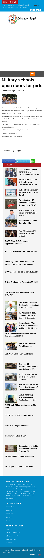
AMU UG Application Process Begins (21, 253)
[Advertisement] (22, 50)
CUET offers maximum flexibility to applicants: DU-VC (28, 194)
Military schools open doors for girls (28, 224)
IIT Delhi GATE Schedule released (19, 458)
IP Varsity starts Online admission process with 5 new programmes (19, 265)
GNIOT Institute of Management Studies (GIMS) (28, 214)
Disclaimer (9, 516)
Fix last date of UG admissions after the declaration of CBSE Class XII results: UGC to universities (28, 204)
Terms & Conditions (13, 535)
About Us (9, 512)
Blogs (8, 522)
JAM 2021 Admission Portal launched (28, 347)
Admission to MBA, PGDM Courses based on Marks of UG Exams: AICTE (29, 327)
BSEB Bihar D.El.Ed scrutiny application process (17, 244)
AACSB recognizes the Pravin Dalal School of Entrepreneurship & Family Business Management (28, 389)
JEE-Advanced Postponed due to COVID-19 (19, 295)
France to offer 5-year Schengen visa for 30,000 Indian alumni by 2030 (29, 173)
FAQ (7, 531)
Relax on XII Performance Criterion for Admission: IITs (28, 368)
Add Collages (11, 541)
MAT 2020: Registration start (17, 428)
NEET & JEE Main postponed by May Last (21, 408)
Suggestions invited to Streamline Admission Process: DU (28, 450)
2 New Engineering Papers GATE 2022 (21, 284)
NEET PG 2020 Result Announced (19, 417)
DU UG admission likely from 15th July (21, 274)
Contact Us (10, 509)
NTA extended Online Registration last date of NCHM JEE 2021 (29, 307)
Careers (9, 519)
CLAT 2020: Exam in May (15, 438)
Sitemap (9, 545)
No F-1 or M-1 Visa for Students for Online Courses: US (28, 378)
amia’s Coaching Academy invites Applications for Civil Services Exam (27, 399)
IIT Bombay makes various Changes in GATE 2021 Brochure (21, 336)
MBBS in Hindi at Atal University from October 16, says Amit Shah (28, 184)
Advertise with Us (12, 538)
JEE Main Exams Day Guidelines (19, 356)
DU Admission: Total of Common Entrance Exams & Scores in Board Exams (28, 317)
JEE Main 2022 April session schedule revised (27, 235)
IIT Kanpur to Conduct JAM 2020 (19, 469)
